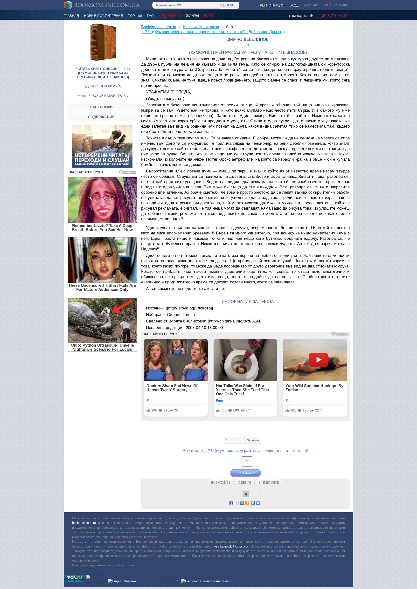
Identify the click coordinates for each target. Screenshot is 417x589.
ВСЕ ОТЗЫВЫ (221, 482)
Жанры (192, 16)
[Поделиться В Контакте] (258, 503)
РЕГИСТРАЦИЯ (272, 5)
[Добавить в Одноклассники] (247, 503)
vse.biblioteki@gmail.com (232, 546)
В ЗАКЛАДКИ (299, 16)
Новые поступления (103, 16)
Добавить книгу (333, 16)
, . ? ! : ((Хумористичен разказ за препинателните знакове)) (256, 451)
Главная (71, 16)
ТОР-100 (135, 16)
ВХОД (294, 5)
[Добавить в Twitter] (253, 503)
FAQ (150, 16)
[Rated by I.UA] (96, 581)
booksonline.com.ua (86, 523)
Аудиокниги (170, 16)
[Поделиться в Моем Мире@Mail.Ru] (242, 503)
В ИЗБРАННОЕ (269, 482)
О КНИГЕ (244, 482)
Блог (208, 16)
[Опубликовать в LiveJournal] (237, 503)
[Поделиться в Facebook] (231, 503)
